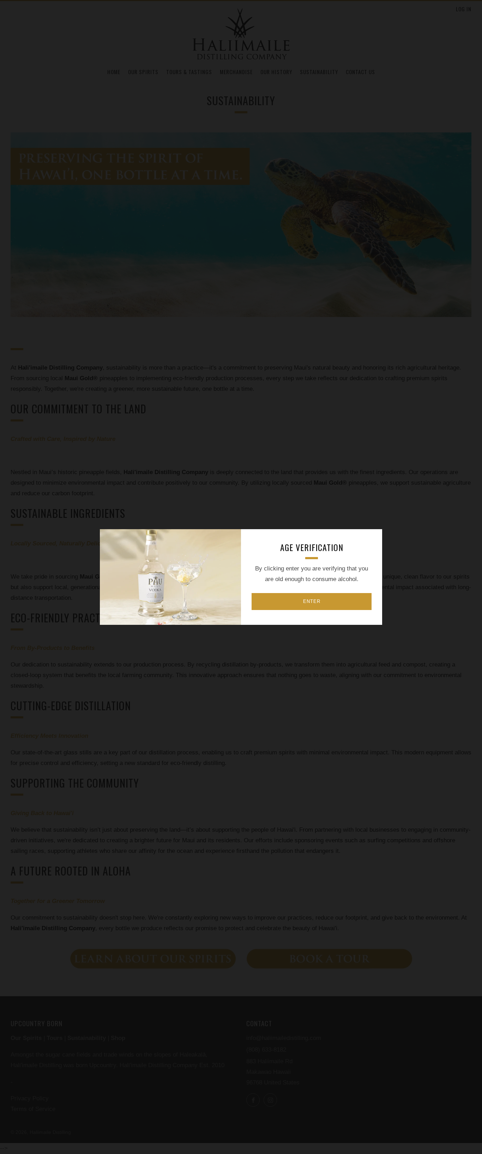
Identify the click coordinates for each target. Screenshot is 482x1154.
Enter (311, 601)
